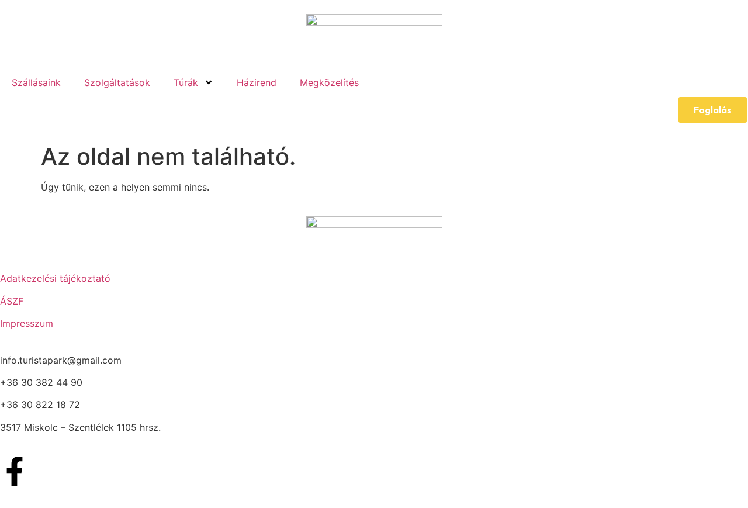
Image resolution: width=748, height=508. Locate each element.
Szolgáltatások (117, 82)
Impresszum (26, 323)
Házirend (256, 82)
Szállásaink (36, 82)
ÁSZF (11, 301)
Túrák (186, 82)
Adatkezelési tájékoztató (55, 278)
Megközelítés (329, 82)
